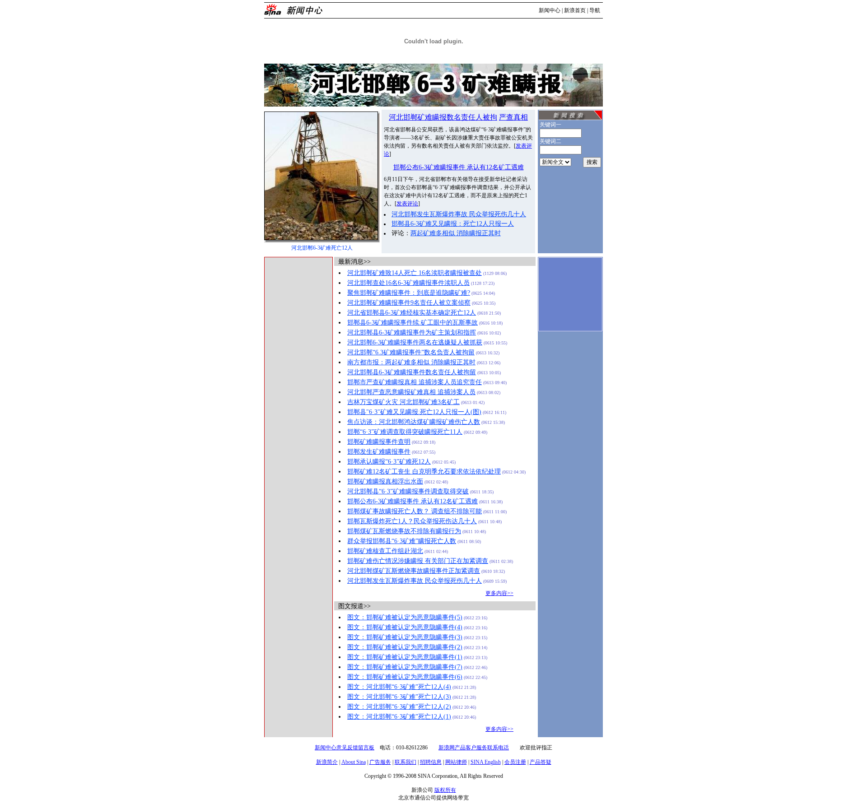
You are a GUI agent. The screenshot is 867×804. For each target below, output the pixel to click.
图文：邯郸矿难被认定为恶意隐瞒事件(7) (404, 667)
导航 (594, 10)
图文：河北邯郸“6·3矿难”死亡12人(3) (399, 696)
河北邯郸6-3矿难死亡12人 (322, 248)
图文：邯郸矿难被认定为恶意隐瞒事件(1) (404, 657)
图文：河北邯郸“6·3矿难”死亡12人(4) (399, 686)
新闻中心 (549, 10)
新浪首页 (575, 10)
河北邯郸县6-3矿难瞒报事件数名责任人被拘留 (411, 372)
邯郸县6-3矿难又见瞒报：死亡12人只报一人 (453, 223)
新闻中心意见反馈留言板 (344, 747)
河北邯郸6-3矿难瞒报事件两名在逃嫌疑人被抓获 (414, 342)
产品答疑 (540, 762)
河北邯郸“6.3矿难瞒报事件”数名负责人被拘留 (411, 352)
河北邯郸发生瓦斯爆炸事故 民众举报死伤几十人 (459, 214)
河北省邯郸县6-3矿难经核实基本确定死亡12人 (411, 312)
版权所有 (445, 790)
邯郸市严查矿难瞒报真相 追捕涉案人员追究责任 (414, 382)
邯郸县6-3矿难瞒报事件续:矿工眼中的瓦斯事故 (412, 322)
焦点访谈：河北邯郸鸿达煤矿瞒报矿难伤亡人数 (413, 421)
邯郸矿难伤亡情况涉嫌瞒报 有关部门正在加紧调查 (417, 561)
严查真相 (513, 117)
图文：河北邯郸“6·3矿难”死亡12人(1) (399, 716)
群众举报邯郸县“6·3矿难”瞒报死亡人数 (401, 541)
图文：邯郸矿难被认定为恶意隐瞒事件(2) (404, 647)
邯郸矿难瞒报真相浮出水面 (385, 481)
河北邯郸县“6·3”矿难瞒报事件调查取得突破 (408, 491)
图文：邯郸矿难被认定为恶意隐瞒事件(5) (404, 617)
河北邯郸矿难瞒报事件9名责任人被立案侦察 (409, 302)
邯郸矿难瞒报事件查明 (378, 441)
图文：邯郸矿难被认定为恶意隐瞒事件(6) (404, 677)
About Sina (353, 762)
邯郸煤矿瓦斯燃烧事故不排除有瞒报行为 (404, 531)
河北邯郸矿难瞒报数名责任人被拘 (443, 117)
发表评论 (407, 203)
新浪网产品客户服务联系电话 (473, 747)
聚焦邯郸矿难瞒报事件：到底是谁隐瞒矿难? (408, 292)
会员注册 (515, 762)
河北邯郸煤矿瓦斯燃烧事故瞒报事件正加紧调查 (413, 570)
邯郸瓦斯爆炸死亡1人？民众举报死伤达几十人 (412, 521)
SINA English (486, 762)
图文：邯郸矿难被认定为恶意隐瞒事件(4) (404, 627)
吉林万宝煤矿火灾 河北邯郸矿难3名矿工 (403, 402)
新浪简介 (327, 762)
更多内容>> (499, 593)
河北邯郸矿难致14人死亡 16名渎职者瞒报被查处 (414, 273)
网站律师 (456, 762)
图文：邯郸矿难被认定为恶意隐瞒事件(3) (404, 637)
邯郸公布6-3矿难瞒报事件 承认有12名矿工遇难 (458, 167)
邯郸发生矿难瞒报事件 (378, 451)
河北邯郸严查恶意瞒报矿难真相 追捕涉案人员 (411, 392)
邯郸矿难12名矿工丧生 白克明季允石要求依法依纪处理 (424, 471)
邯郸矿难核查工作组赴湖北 (385, 551)
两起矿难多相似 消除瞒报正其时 (455, 233)
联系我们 (405, 762)
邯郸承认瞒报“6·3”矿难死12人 (389, 461)
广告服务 (380, 762)
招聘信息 (431, 762)
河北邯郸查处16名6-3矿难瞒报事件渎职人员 (408, 282)
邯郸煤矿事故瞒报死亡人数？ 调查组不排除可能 (414, 511)
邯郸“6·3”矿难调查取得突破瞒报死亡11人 (404, 431)
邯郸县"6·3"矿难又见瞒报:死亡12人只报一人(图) (414, 412)
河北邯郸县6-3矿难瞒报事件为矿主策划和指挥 (411, 332)
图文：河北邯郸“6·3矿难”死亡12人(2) (399, 706)
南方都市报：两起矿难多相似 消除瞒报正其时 (411, 362)
